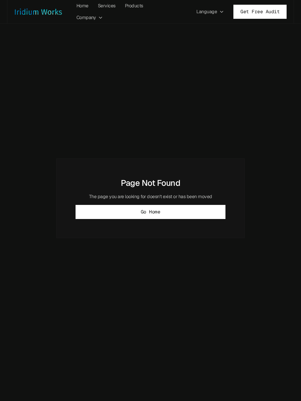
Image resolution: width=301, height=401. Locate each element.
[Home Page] (40, 12)
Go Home (150, 212)
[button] (90, 17)
